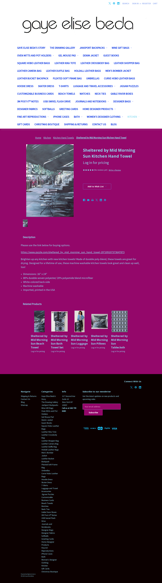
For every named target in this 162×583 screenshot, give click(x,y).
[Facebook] (84, 200)
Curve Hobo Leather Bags (119, 78)
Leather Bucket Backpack (32, 78)
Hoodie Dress (25, 86)
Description (29, 237)
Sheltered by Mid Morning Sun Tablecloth (119, 341)
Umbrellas (92, 78)
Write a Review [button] (115, 170)
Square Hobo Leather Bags (33, 63)
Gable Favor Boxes (122, 93)
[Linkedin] (118, 3)
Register (146, 3)
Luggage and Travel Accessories (93, 86)
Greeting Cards (68, 109)
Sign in (135, 3)
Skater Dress (46, 86)
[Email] (88, 200)
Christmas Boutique (46, 124)
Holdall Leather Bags (87, 70)
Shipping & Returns (76, 124)
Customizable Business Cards (35, 93)
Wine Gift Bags (120, 47)
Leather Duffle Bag (58, 70)
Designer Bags (122, 101)
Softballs (48, 109)
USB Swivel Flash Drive (57, 101)
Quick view (39, 321)
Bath (77, 116)
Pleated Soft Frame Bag (67, 78)
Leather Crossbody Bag (95, 63)
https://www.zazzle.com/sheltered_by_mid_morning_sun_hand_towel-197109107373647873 (73, 252)
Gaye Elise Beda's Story (31, 47)
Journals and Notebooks (90, 101)
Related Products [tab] (32, 304)
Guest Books (111, 55)
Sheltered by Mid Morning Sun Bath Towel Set (59, 341)
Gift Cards (23, 124)
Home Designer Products (98, 109)
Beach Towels (66, 93)
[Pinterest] (114, 3)
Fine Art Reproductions (31, 116)
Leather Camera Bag (29, 70)
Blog (114, 124)
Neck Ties (100, 93)
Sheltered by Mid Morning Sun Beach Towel (39, 341)
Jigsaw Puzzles (129, 86)
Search (125, 3)
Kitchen (132, 116)
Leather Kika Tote (65, 63)
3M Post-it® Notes (28, 101)
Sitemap (24, 405)
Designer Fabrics (27, 109)
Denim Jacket (91, 55)
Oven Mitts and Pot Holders (34, 55)
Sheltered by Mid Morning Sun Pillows (99, 339)
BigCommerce (31, 574)
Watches (85, 93)
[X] (110, 3)
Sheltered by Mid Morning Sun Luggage (79, 339)
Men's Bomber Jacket (118, 70)
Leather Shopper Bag (127, 63)
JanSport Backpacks (92, 47)
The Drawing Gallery (62, 47)
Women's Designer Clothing (103, 116)
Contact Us (99, 124)
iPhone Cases (61, 116)
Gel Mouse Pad (67, 55)
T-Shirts (64, 86)
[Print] (92, 200)
